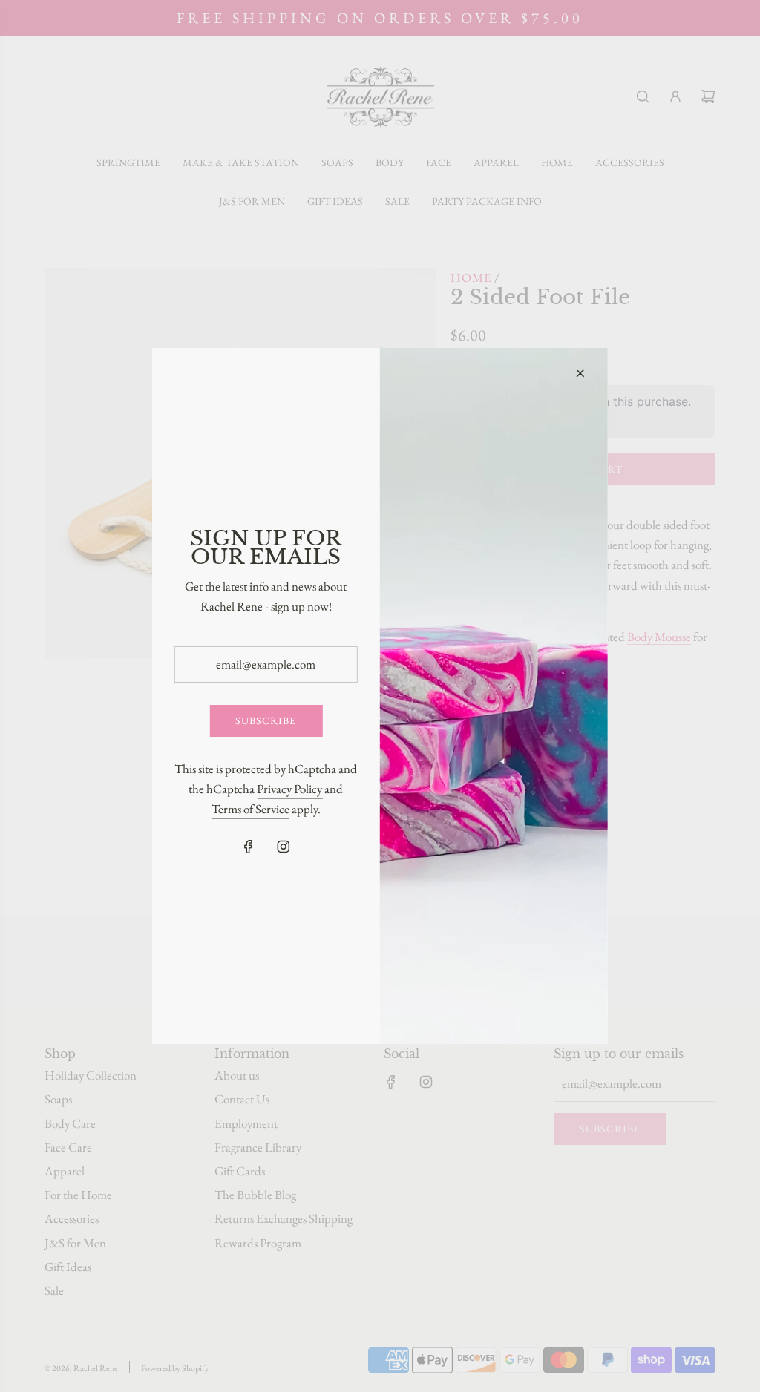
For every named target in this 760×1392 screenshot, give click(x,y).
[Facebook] (248, 846)
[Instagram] (283, 846)
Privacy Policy (289, 789)
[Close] (580, 373)
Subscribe (265, 720)
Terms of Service (250, 809)
